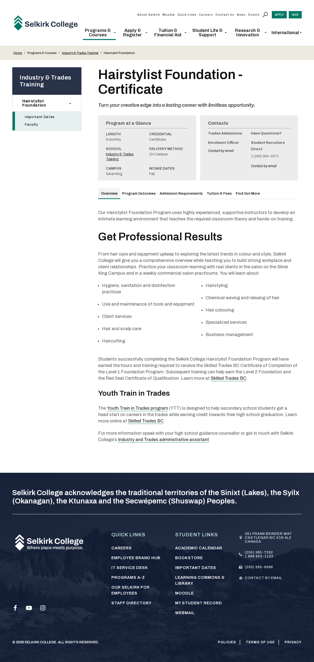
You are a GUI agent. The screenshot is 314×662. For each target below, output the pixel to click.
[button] (99, 33)
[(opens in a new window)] (15, 608)
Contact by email (221, 151)
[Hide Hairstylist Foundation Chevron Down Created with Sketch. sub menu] (72, 103)
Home (17, 53)
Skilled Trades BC (228, 378)
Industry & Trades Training (80, 53)
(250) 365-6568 (259, 567)
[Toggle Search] (265, 15)
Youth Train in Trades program (137, 408)
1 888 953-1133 (259, 556)
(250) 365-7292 (259, 552)
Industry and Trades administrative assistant (163, 439)
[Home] (47, 23)
